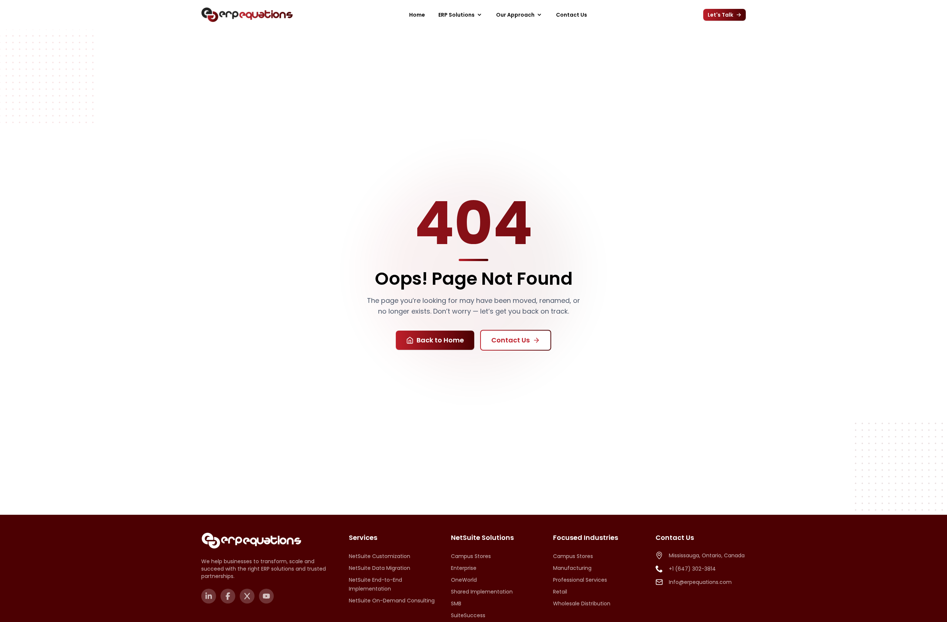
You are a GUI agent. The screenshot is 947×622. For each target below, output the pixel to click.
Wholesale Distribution (581, 603)
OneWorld (464, 580)
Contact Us (571, 14)
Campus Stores (471, 556)
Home (417, 14)
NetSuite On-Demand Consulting (392, 600)
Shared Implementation (482, 591)
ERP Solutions (456, 14)
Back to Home (440, 340)
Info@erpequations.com (700, 582)
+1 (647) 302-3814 (692, 568)
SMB (456, 603)
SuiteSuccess (468, 615)
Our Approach (515, 14)
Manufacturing (572, 568)
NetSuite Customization (379, 556)
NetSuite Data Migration (379, 568)
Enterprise (463, 568)
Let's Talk (720, 14)
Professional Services (580, 580)
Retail (560, 591)
